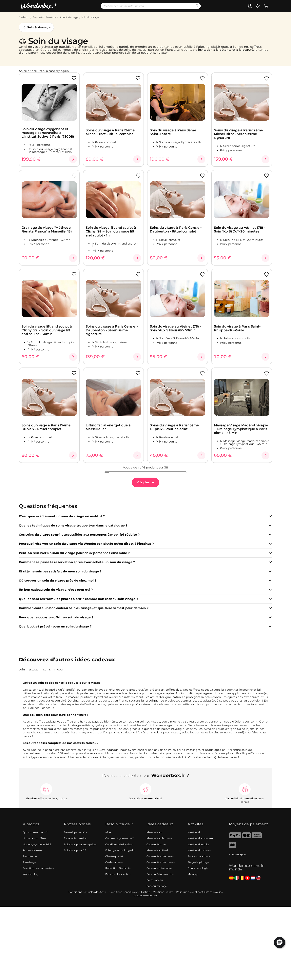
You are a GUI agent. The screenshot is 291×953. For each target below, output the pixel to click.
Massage (193, 874)
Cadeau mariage (156, 885)
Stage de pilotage (198, 862)
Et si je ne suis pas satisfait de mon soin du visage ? (60, 571)
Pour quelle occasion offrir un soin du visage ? (56, 617)
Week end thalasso (199, 850)
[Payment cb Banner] (246, 837)
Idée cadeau (154, 832)
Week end (194, 832)
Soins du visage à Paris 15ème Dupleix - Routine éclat (174, 427)
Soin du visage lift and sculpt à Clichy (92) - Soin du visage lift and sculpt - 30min (47, 330)
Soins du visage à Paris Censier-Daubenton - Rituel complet (176, 229)
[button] (279, 942)
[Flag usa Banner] (258, 878)
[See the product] (73, 159)
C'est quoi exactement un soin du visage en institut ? (62, 516)
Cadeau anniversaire (159, 868)
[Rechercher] (197, 5)
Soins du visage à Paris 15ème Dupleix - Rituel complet (46, 427)
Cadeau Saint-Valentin (160, 874)
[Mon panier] (266, 6)
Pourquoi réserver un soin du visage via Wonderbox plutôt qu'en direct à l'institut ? (86, 544)
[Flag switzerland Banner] (247, 878)
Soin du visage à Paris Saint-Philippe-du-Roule (237, 328)
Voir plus (143, 482)
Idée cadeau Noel (157, 850)
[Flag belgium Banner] (242, 878)
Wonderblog (30, 874)
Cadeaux (24, 17)
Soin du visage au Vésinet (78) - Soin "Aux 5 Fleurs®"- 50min (175, 328)
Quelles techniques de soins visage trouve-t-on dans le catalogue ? (73, 525)
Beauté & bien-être (44, 17)
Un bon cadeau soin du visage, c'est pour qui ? (56, 589)
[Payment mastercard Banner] (232, 846)
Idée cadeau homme (159, 838)
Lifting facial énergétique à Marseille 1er (108, 427)
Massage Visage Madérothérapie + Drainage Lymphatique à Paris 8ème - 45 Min (241, 429)
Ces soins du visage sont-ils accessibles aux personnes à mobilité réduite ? (79, 534)
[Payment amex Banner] (257, 837)
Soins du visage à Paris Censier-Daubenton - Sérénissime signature (112, 330)
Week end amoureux (200, 838)
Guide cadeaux (114, 862)
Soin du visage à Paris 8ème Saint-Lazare (173, 132)
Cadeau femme (155, 844)
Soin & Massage (68, 17)
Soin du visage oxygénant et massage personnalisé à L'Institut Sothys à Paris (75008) (48, 133)
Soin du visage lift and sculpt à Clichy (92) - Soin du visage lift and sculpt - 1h (111, 231)
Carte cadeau (154, 880)
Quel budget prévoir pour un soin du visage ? (55, 626)
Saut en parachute (199, 856)
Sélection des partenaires (38, 868)
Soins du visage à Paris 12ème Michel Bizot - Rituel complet (110, 132)
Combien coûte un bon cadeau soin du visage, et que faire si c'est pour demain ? (83, 608)
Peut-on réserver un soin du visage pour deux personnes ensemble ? (74, 553)
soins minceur (53, 669)
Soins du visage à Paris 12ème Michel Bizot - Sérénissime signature (238, 134)
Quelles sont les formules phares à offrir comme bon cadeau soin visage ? (78, 599)
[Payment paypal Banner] (235, 837)
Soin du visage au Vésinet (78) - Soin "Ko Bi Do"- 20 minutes (239, 229)
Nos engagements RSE (37, 844)
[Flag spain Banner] (231, 878)
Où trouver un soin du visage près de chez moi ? (57, 580)
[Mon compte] (250, 6)
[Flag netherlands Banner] (253, 878)
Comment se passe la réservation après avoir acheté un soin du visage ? (77, 562)
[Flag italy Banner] (236, 878)
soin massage (28, 669)
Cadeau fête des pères (160, 856)
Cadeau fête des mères (160, 862)
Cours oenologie (198, 868)
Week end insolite (198, 844)
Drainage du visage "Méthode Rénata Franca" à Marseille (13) (47, 229)
